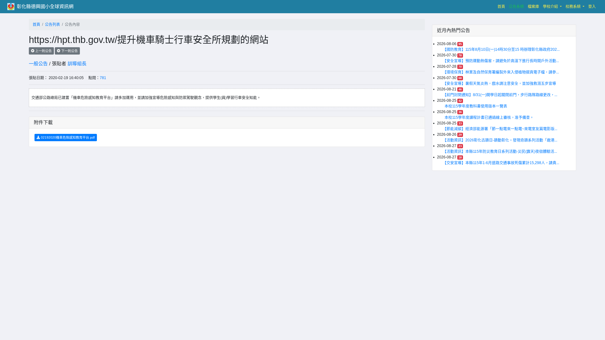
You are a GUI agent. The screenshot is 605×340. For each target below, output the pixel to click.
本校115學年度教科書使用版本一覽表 (476, 106)
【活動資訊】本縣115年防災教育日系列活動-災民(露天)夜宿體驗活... (501, 151)
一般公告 (38, 63)
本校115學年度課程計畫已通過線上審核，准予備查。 (489, 117)
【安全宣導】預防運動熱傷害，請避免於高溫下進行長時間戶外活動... (502, 61)
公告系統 (516, 6)
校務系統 (574, 6)
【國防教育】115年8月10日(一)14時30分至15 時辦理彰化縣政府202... (502, 49)
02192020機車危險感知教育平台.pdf (67, 137)
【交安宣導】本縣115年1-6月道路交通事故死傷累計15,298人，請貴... (502, 163)
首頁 (502, 6)
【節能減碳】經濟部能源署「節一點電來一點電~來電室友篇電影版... (501, 129)
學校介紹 (551, 6)
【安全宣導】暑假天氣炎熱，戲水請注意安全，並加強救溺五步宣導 (500, 83)
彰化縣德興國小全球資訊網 (45, 6)
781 (103, 78)
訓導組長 (77, 63)
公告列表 (52, 24)
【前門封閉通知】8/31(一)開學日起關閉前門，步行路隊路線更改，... (501, 95)
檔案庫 (533, 6)
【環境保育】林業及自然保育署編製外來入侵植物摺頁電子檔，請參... (502, 72)
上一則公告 (43, 51)
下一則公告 (69, 51)
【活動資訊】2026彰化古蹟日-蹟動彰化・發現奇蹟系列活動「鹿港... (501, 140)
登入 (592, 6)
